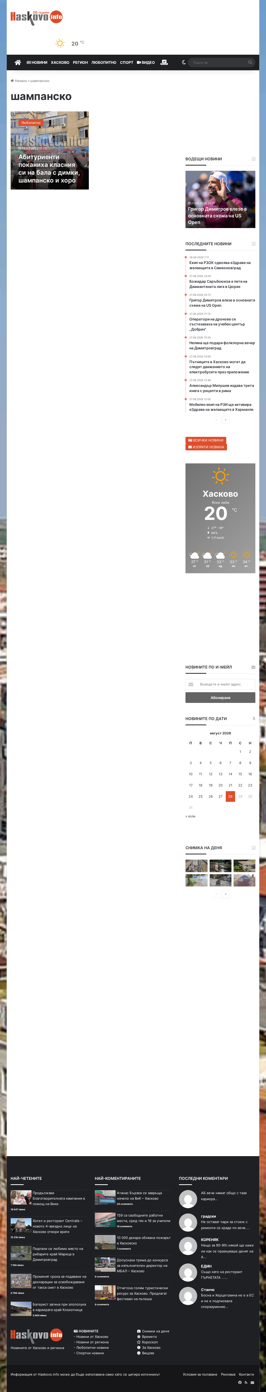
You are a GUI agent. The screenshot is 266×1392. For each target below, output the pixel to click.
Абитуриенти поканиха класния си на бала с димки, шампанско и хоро (49, 168)
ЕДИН (206, 1266)
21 (230, 785)
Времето (149, 1336)
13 (220, 774)
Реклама (228, 1374)
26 (211, 796)
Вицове (147, 1353)
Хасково (60, 62)
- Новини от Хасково (91, 1336)
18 (200, 785)
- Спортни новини (89, 1353)
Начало (20, 81)
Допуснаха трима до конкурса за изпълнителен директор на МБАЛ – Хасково (142, 1265)
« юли (190, 816)
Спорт (126, 62)
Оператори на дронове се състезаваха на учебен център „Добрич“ (220, 215)
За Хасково (151, 1347)
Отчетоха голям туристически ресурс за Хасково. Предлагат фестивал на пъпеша (142, 1293)
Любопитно (103, 62)
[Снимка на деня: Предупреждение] (244, 880)
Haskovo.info (48, 1374)
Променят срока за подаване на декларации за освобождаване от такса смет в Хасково (59, 1281)
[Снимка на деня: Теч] (220, 866)
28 (230, 796)
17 (190, 785)
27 (220, 796)
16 (250, 774)
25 (200, 796)
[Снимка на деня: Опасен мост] (196, 866)
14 (230, 774)
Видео (148, 62)
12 (210, 774)
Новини (39, 62)
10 (190, 774)
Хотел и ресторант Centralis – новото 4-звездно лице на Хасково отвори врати (57, 1226)
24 (191, 796)
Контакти (246, 1374)
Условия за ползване (200, 1374)
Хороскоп (149, 1342)
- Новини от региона (91, 1342)
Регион (80, 62)
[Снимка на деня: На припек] (244, 866)
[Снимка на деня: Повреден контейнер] (196, 880)
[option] (222, 199)
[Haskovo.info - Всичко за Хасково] (37, 18)
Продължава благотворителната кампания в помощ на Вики (59, 1198)
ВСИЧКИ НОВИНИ (207, 440)
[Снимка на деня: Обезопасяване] (220, 880)
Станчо (208, 1289)
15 (240, 774)
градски (208, 1216)
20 (220, 785)
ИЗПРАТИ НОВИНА (208, 447)
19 (210, 785)
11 (200, 774)
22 (240, 785)
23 (250, 785)
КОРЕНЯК (210, 1239)
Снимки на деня (155, 1331)
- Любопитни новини (91, 1347)
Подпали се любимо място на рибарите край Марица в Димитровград (58, 1254)
